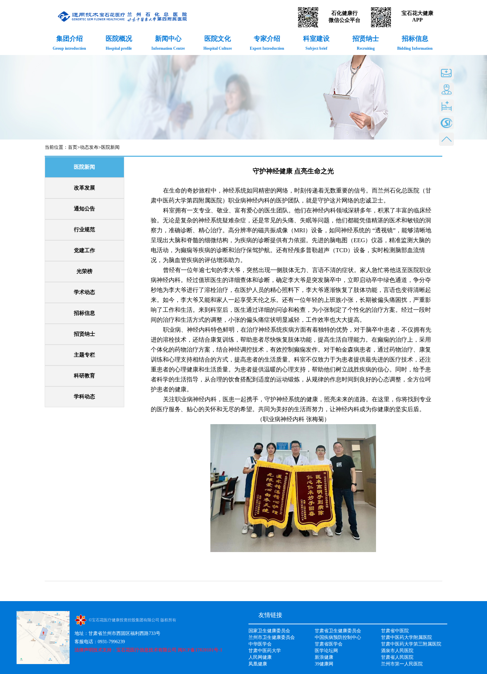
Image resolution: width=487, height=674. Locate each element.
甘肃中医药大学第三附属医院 (411, 644)
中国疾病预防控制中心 (338, 637)
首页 (72, 147)
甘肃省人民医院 (397, 657)
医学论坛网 (326, 650)
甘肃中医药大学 (264, 650)
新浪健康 (324, 657)
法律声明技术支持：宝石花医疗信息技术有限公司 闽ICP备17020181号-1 (148, 649)
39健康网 (324, 663)
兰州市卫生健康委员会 (271, 637)
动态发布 (89, 147)
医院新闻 (110, 147)
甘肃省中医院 (395, 630)
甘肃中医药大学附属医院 (406, 637)
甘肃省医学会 (329, 644)
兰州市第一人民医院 (402, 663)
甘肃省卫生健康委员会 (338, 630)
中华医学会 (260, 644)
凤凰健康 (257, 663)
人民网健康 (260, 657)
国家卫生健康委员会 (269, 630)
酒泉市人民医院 (397, 650)
